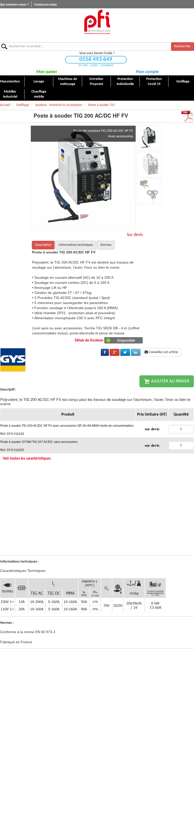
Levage (39, 81)
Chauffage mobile (38, 94)
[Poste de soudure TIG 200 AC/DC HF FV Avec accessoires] (83, 178)
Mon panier (46, 72)
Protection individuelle (125, 81)
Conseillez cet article (163, 352)
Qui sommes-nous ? (14, 4)
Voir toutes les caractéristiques (27, 459)
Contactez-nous (45, 4)
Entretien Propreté (96, 81)
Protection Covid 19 (154, 81)
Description (43, 245)
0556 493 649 (95, 59)
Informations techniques (76, 245)
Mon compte (147, 72)
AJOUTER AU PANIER (169, 381)
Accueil (5, 105)
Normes (105, 245)
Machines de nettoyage (67, 81)
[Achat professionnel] (96, 22)
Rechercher (182, 46)
